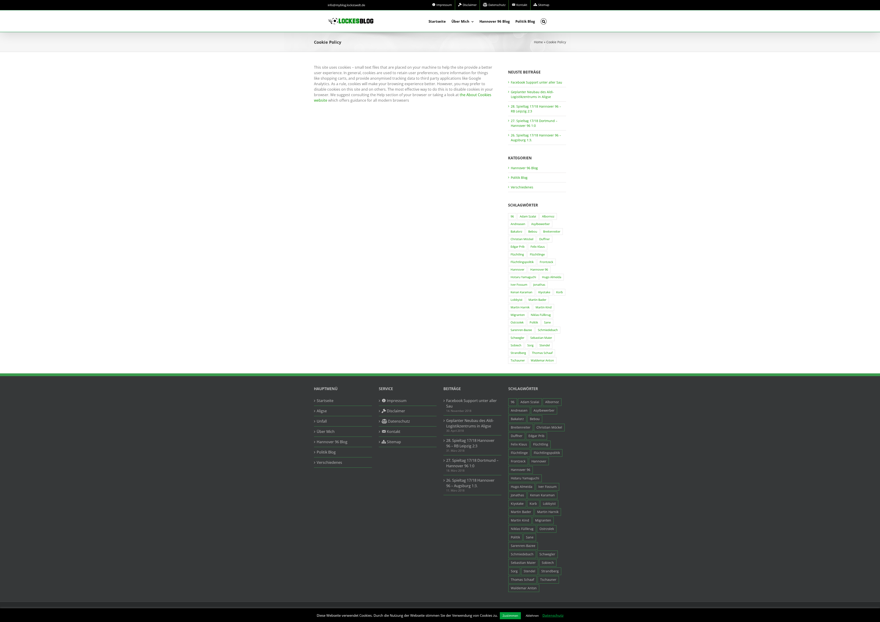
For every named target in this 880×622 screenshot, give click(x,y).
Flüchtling (517, 254)
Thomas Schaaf (542, 353)
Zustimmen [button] (510, 616)
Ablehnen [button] (532, 616)
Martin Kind (544, 307)
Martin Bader (537, 300)
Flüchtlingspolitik (522, 262)
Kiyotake (544, 292)
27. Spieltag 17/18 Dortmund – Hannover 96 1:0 (472, 463)
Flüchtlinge (537, 254)
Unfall (322, 421)
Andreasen (518, 224)
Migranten (518, 315)
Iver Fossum (519, 285)
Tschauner (518, 360)
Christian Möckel (522, 239)
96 (512, 216)
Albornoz (548, 216)
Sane (547, 322)
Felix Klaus (538, 247)
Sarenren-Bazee (521, 330)
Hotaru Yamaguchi (523, 277)
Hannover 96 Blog (524, 168)
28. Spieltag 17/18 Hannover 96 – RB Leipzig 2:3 (470, 443)
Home (538, 42)
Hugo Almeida (551, 277)
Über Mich (326, 431)
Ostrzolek (517, 322)
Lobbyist (516, 300)
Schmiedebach (548, 330)
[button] (544, 21)
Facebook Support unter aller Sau (536, 82)
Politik (534, 322)
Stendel (544, 345)
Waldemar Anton (542, 360)
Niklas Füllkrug (541, 315)
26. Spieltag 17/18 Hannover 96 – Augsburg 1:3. (470, 483)
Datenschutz (553, 615)
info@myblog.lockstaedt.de (346, 5)
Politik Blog (519, 177)
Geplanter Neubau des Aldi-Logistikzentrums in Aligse (470, 423)
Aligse (322, 410)
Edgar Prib (518, 247)
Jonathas (539, 285)
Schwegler (517, 338)
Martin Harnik (520, 307)
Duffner (544, 239)
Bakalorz (516, 232)
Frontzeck (546, 262)
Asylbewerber (540, 224)
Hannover (517, 270)
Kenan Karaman (521, 292)
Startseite (325, 400)
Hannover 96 (539, 270)
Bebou (532, 232)
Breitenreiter (551, 232)
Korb (559, 292)
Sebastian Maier (541, 338)
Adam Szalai (528, 216)
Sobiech (516, 345)
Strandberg (518, 353)
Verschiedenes (522, 187)
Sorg (530, 345)
